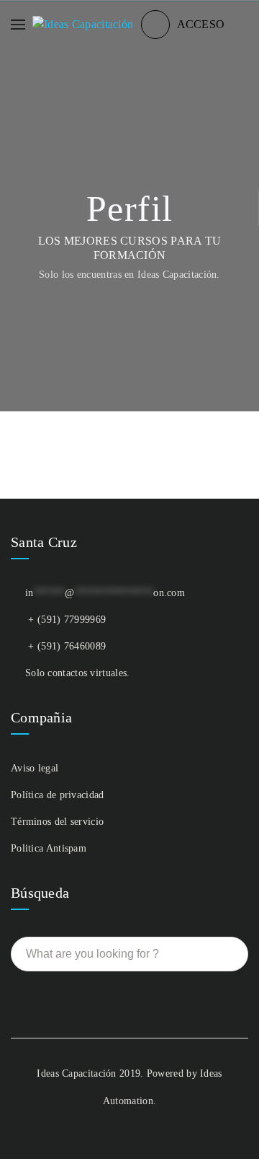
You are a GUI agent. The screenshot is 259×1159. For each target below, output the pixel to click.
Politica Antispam (48, 848)
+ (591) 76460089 (67, 646)
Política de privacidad (57, 795)
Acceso (201, 24)
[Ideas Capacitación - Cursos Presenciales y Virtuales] (82, 24)
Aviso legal (34, 768)
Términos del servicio (57, 821)
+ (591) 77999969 (67, 619)
